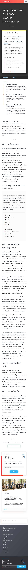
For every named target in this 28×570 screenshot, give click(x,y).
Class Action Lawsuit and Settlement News (14, 65)
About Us (5, 542)
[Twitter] (3, 531)
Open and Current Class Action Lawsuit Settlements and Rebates (14, 60)
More (5, 509)
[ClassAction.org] (12, 1)
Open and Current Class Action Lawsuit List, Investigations (15, 63)
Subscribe (14, 471)
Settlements (5, 538)
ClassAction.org (18, 36)
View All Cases (6, 536)
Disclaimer (5, 549)
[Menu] (26, 1)
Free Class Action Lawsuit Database (13, 67)
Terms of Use (5, 547)
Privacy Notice (5, 550)
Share (14, 77)
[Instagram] (8, 531)
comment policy (20, 442)
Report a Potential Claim (8, 540)
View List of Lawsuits (9, 71)
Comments (5, 77)
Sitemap (4, 544)
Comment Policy (6, 552)
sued (18, 254)
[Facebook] (5, 531)
